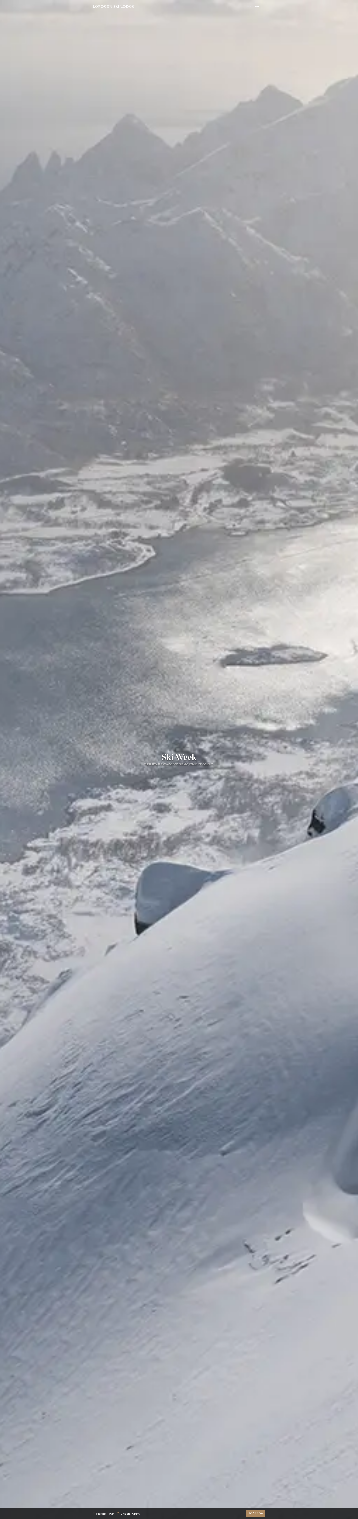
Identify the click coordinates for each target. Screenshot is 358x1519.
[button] (248, 6)
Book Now (256, 1513)
